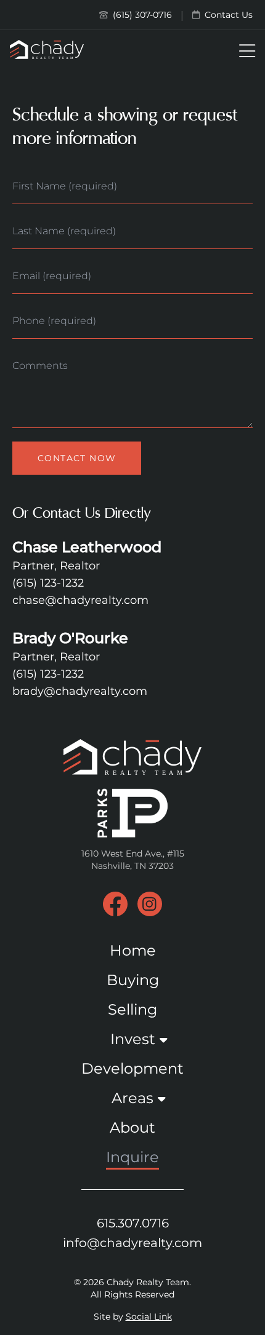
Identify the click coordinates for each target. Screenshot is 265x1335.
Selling (132, 1009)
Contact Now (77, 458)
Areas (132, 1098)
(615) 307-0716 (141, 14)
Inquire (132, 1157)
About (132, 1127)
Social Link (149, 1316)
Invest (132, 1039)
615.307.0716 (133, 1223)
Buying (133, 980)
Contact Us (227, 14)
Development (132, 1068)
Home (133, 950)
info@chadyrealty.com (132, 1242)
